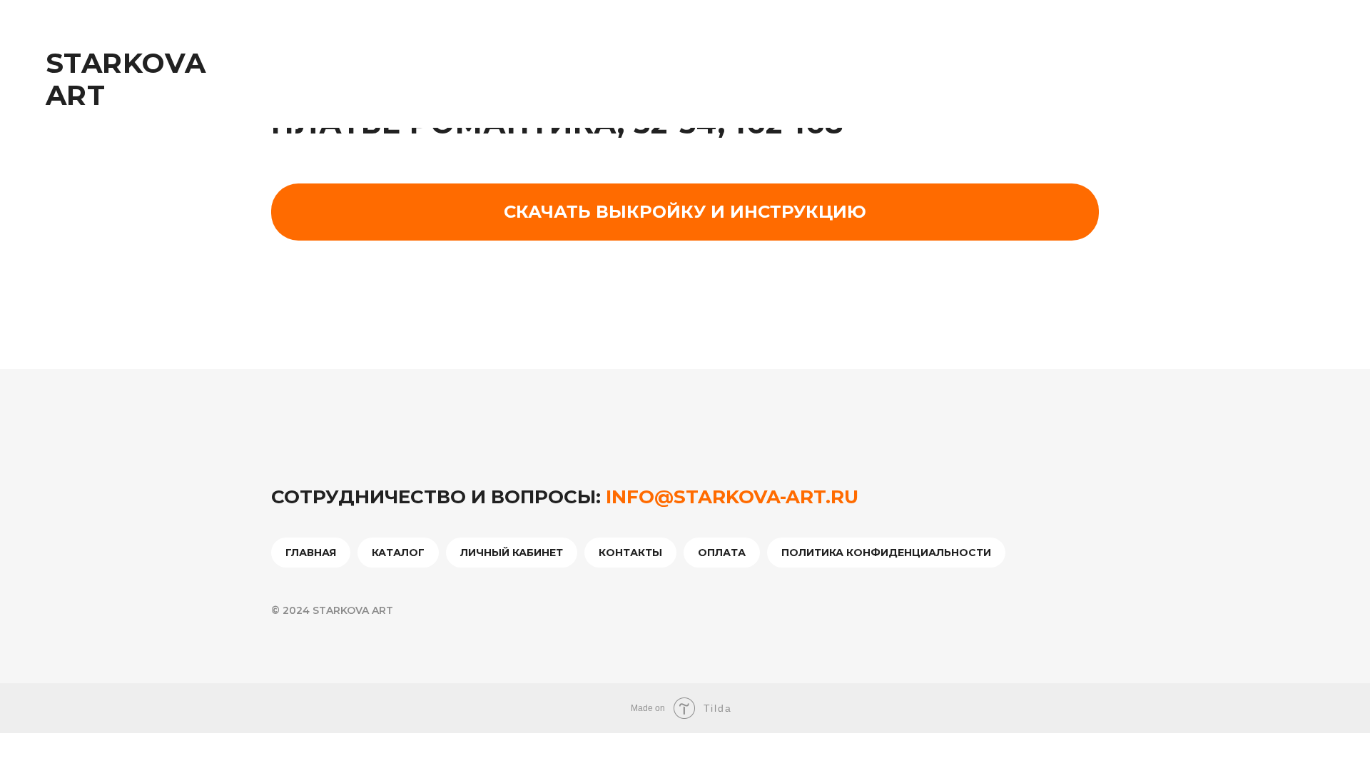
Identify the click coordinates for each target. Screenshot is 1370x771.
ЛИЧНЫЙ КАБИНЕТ (511, 552)
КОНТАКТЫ (630, 552)
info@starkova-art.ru (732, 496)
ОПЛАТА (722, 552)
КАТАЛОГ (398, 552)
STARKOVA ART (126, 79)
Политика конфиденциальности (886, 552)
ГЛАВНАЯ (310, 552)
